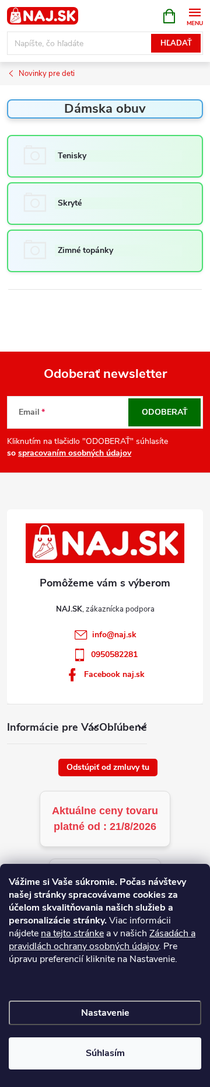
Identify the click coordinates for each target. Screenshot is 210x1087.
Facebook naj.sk (114, 674)
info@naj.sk (114, 634)
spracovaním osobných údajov (74, 453)
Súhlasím (105, 1053)
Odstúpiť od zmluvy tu (107, 767)
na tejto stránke (72, 933)
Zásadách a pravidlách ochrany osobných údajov (102, 940)
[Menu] (194, 15)
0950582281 (114, 654)
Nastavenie (105, 1012)
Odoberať (165, 412)
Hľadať (176, 43)
